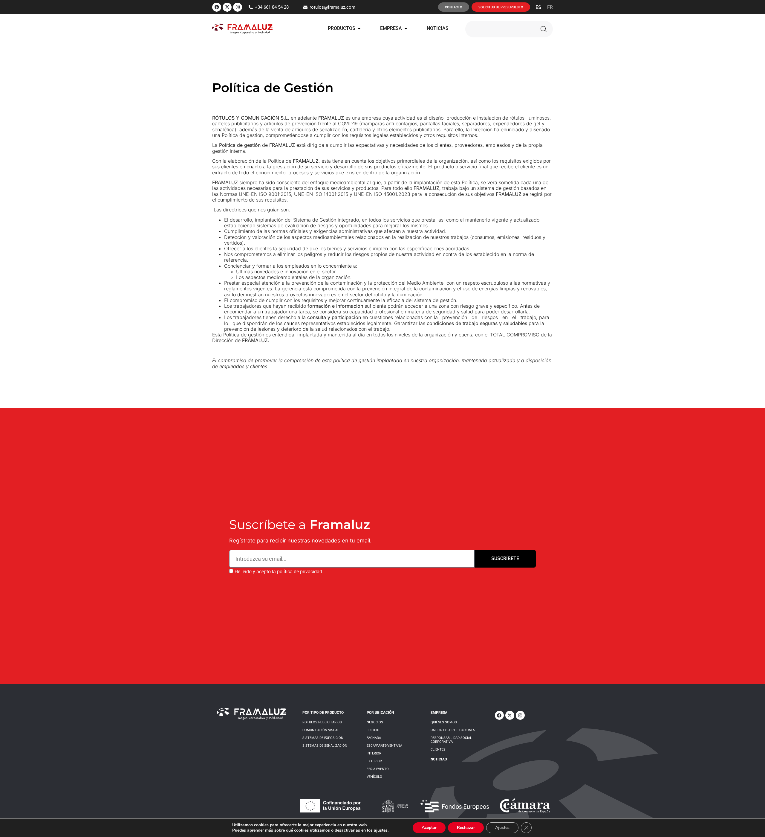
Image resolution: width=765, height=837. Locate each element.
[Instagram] (237, 7)
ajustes (381, 830)
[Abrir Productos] (359, 28)
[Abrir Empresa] (405, 28)
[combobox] (499, 29)
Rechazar (466, 827)
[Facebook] (216, 7)
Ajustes (502, 827)
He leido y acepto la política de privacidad (278, 571)
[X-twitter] (227, 7)
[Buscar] (544, 29)
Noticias (439, 759)
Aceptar (429, 827)
